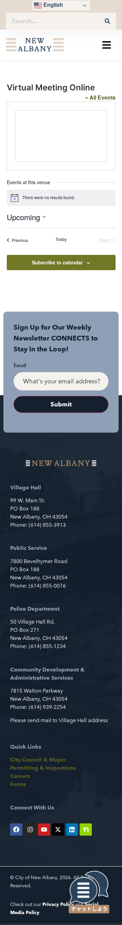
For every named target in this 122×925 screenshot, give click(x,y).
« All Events (100, 97)
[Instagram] (30, 829)
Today (61, 239)
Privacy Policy (58, 904)
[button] (107, 45)
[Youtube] (44, 829)
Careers (20, 776)
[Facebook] (16, 829)
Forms (18, 784)
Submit (61, 404)
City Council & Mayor (38, 759)
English (52, 5)
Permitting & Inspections (43, 768)
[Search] (107, 21)
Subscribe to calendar (57, 262)
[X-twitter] (58, 829)
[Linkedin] (72, 829)
